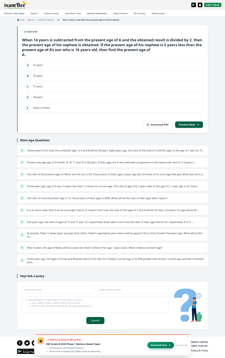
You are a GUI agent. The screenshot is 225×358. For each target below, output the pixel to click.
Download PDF (160, 124)
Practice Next (187, 124)
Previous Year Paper (14, 13)
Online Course (51, 13)
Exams (34, 13)
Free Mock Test (73, 13)
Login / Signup (212, 5)
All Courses (139, 13)
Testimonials (158, 13)
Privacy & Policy (199, 350)
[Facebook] (19, 343)
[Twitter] (27, 343)
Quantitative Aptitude (46, 20)
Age (58, 20)
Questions (31, 20)
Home (22, 20)
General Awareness (97, 13)
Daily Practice (120, 13)
